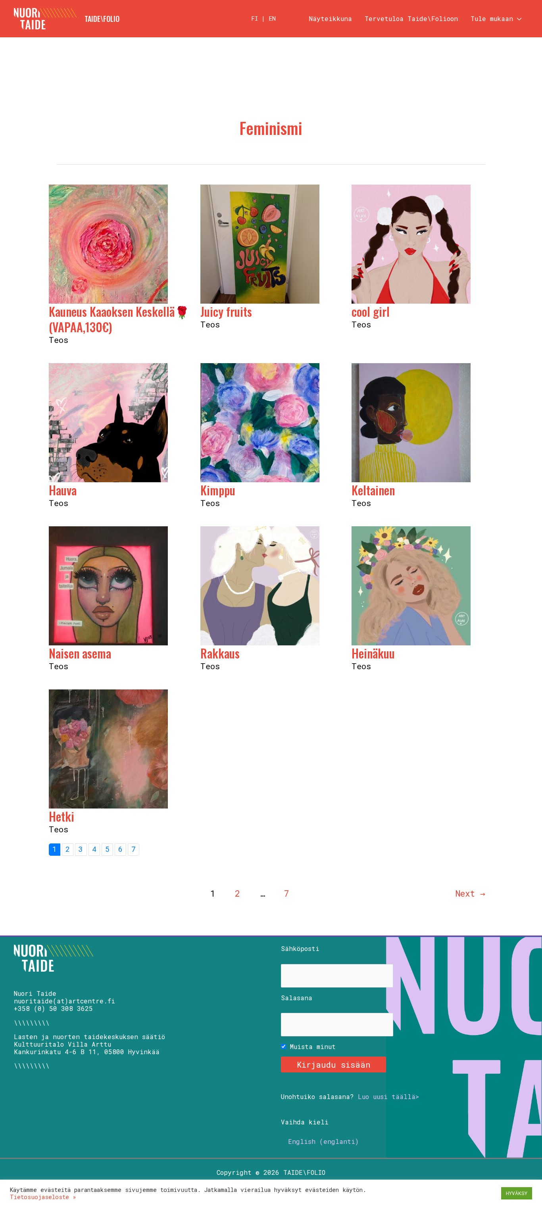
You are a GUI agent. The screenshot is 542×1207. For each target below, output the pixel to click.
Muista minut (311, 1046)
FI (254, 18)
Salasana (296, 997)
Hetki (61, 816)
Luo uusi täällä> (388, 1096)
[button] (517, 19)
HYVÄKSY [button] (516, 1193)
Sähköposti (300, 948)
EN (272, 18)
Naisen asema (80, 653)
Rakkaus (220, 653)
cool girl (371, 311)
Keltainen (373, 490)
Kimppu (217, 490)
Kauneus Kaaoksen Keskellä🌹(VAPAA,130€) (119, 319)
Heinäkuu (373, 653)
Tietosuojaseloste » (43, 1197)
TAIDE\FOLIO (102, 18)
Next (470, 893)
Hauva (63, 490)
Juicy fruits (226, 311)
